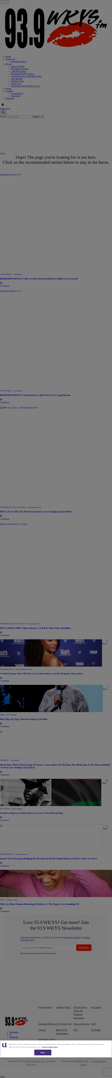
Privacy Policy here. (50, 1047)
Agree (42, 1052)
